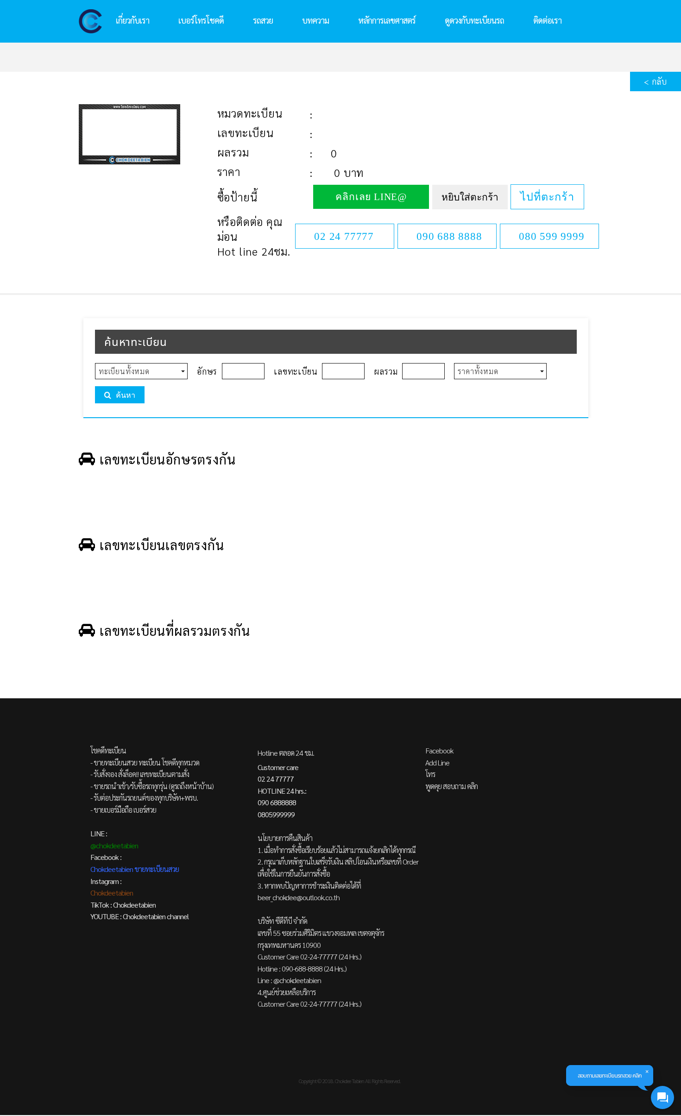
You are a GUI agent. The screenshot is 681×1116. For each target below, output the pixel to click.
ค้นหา (125, 395)
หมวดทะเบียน (250, 113)
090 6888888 (277, 802)
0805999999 (276, 814)
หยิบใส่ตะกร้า (469, 197)
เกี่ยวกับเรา (132, 20)
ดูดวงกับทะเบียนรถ (474, 20)
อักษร (207, 371)
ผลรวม (233, 151)
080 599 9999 (552, 236)
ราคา (228, 171)
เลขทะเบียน (245, 132)
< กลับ (655, 81)
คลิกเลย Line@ (371, 196)
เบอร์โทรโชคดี (201, 20)
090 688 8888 (449, 236)
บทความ (315, 20)
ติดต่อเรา (547, 20)
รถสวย (263, 20)
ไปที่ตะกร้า (547, 197)
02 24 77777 (344, 236)
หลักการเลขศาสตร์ (387, 20)
